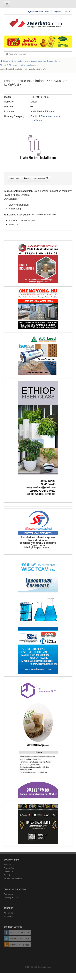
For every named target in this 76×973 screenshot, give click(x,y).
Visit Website (40, 178)
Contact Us (8, 872)
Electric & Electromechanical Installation (18, 65)
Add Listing (8, 894)
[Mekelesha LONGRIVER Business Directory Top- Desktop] (38, 42)
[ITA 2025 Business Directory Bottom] (38, 824)
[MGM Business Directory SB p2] (38, 262)
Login (67, 12)
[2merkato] (38, 23)
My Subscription (10, 916)
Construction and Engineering (44, 61)
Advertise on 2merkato (13, 879)
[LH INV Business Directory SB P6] (38, 739)
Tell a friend (15, 178)
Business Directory (19, 61)
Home (5, 61)
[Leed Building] (38, 355)
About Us (7, 875)
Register (57, 12)
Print (28, 178)
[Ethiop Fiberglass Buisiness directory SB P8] (38, 440)
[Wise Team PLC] (38, 615)
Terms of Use (9, 865)
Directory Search (11, 898)
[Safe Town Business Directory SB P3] (38, 530)
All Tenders (8, 913)
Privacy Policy (9, 868)
